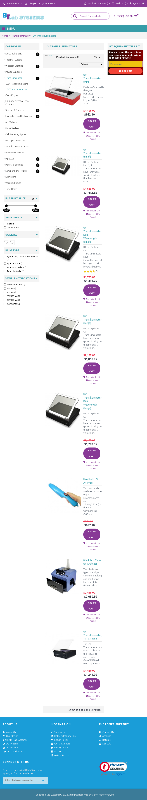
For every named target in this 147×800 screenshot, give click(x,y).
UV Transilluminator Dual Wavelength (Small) (92, 234)
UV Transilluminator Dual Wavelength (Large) (92, 401)
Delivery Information (65, 736)
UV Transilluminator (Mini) (92, 78)
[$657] (6, 205)
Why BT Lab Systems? (16, 740)
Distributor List (61, 755)
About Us (11, 732)
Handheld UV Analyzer (90, 481)
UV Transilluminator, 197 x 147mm (92, 635)
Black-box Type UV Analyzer (92, 562)
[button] (113, 768)
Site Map (58, 751)
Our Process (12, 743)
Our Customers (62, 743)
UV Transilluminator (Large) (92, 319)
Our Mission (12, 736)
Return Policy (61, 740)
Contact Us (108, 732)
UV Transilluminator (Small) (92, 153)
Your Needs (60, 732)
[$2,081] (35, 205)
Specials (106, 743)
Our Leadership (15, 751)
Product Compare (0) (67, 57)
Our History (12, 747)
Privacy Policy (61, 747)
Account (106, 736)
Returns (106, 740)
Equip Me (127, 71)
